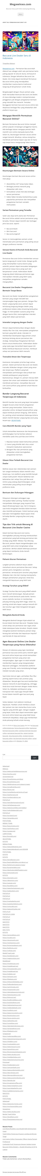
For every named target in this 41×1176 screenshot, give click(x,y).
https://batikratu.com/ (10, 948)
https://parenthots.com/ (11, 1049)
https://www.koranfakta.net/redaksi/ (15, 808)
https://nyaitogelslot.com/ (11, 1044)
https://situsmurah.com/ (11, 940)
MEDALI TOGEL (7, 823)
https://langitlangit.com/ (10, 956)
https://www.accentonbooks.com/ (14, 1078)
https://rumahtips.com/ (10, 1023)
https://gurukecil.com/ (10, 815)
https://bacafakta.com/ (10, 886)
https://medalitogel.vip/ (10, 971)
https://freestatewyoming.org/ (12, 1119)
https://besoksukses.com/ (11, 1015)
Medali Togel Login (9, 953)
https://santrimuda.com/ (11, 987)
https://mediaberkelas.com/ (12, 1057)
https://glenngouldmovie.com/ (13, 1075)
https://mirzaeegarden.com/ (12, 969)
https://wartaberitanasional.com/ (13, 802)
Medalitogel (6, 961)
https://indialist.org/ (9, 974)
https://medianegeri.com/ (11, 1065)
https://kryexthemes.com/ (11, 782)
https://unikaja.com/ (9, 951)
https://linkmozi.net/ (9, 997)
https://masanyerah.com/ (11, 989)
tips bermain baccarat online (22, 738)
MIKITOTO (6, 922)
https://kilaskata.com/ (10, 979)
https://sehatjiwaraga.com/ (11, 805)
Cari (4, 754)
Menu (20, 14)
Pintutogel (6, 1062)
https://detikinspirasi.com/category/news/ (16, 784)
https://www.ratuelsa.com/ (11, 1054)
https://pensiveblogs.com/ (11, 935)
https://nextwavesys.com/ (11, 943)
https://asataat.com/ (9, 883)
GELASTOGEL (16, 420)
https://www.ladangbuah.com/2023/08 (15, 849)
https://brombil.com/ (9, 836)
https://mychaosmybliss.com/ (12, 1106)
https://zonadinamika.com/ (11, 787)
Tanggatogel (7, 1034)
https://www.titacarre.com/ (11, 1047)
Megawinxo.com (20, 4)
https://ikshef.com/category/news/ (14, 865)
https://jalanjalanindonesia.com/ (13, 1026)
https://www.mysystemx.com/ (12, 1013)
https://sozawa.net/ (9, 831)
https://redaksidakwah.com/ (12, 1008)
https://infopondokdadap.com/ (13, 982)
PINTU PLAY (6, 912)
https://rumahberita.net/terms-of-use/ (15, 792)
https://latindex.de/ (9, 1080)
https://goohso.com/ (9, 774)
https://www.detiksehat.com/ (12, 847)
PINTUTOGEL (7, 821)
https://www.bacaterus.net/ (12, 995)
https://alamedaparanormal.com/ (13, 992)
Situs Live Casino (19, 725)
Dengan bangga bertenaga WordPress (14, 1172)
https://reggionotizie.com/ (11, 958)
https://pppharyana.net (10, 795)
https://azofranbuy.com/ (11, 828)
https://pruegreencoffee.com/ (12, 1083)
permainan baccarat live (15, 733)
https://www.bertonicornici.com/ (13, 1060)
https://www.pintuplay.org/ (11, 909)
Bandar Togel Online (9, 1114)
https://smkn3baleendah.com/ (13, 810)
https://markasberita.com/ (11, 901)
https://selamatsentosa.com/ (12, 1005)
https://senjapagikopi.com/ (11, 1028)
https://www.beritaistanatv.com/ (13, 888)
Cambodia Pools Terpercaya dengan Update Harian (19, 1144)
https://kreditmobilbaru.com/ (12, 1000)
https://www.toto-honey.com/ (12, 1104)
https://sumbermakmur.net (12, 797)
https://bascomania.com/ (11, 826)
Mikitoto (5, 769)
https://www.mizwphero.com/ (12, 1086)
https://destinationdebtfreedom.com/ (15, 870)
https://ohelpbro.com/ (10, 1041)
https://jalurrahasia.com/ (11, 1073)
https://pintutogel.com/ (10, 873)
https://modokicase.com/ (11, 964)
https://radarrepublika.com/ (12, 1036)
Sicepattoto (6, 1109)
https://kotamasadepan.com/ (12, 945)
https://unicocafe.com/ (10, 906)
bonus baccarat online (22, 728)
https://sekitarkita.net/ (10, 1021)
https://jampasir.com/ (10, 977)
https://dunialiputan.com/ (11, 860)
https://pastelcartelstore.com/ (12, 904)
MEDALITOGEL (7, 844)
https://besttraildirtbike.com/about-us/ (15, 862)
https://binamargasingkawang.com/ (14, 1052)
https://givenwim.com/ (10, 878)
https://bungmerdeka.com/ (11, 867)
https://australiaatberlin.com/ (12, 1088)
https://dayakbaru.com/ (10, 1117)
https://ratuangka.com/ (10, 818)
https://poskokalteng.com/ (11, 1002)
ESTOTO (5, 841)
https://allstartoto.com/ (10, 880)
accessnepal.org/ (8, 777)
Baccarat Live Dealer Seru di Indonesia (17, 57)
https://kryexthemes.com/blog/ (13, 779)
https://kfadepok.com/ (10, 1031)
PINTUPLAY (6, 800)
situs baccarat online (15, 736)
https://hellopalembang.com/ (12, 984)
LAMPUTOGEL (7, 834)
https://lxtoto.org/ (9, 789)
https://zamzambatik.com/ (11, 1067)
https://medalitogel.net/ (10, 966)
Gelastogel (6, 766)
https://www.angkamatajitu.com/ (13, 1070)
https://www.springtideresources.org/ (15, 771)
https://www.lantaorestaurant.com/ (14, 1039)
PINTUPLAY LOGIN (9, 914)
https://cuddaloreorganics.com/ (13, 1091)
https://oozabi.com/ (9, 938)
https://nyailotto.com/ (10, 1010)
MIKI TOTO (6, 930)
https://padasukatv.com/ (11, 891)
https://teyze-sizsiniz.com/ (11, 1018)
